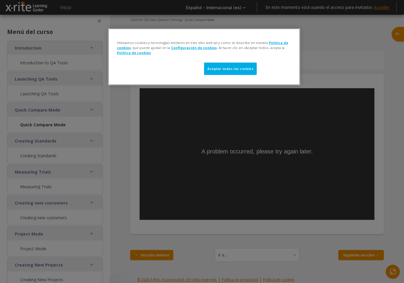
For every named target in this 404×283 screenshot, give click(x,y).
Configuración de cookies (194, 47)
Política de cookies (134, 52)
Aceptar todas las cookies (230, 68)
